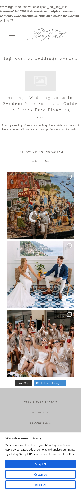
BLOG (40, 117)
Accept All (40, 464)
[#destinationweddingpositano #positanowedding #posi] (40, 274)
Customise (40, 474)
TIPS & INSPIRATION (40, 402)
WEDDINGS (40, 412)
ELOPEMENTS (40, 422)
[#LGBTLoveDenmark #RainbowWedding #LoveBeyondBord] (40, 205)
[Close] (78, 434)
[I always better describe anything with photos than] (40, 343)
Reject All (40, 485)
